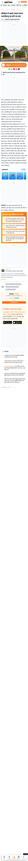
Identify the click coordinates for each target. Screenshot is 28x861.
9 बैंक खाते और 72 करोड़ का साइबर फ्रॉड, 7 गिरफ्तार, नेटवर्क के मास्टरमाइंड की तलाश (14, 361)
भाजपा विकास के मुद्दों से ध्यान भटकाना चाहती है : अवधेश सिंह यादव (15, 232)
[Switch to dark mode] (19, 2)
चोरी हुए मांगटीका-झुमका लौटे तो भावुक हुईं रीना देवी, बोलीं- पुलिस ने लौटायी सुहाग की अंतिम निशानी (14, 238)
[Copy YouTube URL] (14, 69)
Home (2, 9)
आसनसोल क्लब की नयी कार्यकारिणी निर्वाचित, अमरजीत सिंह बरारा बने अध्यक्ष (14, 356)
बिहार (9, 5)
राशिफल (9, 314)
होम (1, 5)
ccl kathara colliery (10, 289)
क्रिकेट (5, 314)
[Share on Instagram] (16, 69)
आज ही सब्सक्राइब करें (14, 302)
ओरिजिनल (25, 5)
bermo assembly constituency (13, 284)
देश (4, 312)
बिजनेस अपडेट (18, 312)
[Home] (8, 2)
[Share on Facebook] (12, 69)
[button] (14, 54)
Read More (3, 279)
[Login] (14, 857)
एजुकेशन (7, 312)
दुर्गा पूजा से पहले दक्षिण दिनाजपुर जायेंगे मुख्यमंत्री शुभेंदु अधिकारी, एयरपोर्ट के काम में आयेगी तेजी (14, 374)
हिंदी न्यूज (14, 316)
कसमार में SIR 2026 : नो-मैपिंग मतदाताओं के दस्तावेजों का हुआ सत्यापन (15, 226)
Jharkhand (13, 9)
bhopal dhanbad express (12, 286)
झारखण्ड (5, 5)
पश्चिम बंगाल (18, 5)
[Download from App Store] (17, 322)
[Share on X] (19, 69)
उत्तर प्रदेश (13, 5)
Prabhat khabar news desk (12, 19)
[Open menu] (2, 2)
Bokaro (18, 9)
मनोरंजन (12, 312)
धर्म (23, 312)
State (7, 9)
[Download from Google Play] (7, 322)
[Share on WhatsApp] (9, 69)
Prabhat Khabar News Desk (15, 271)
